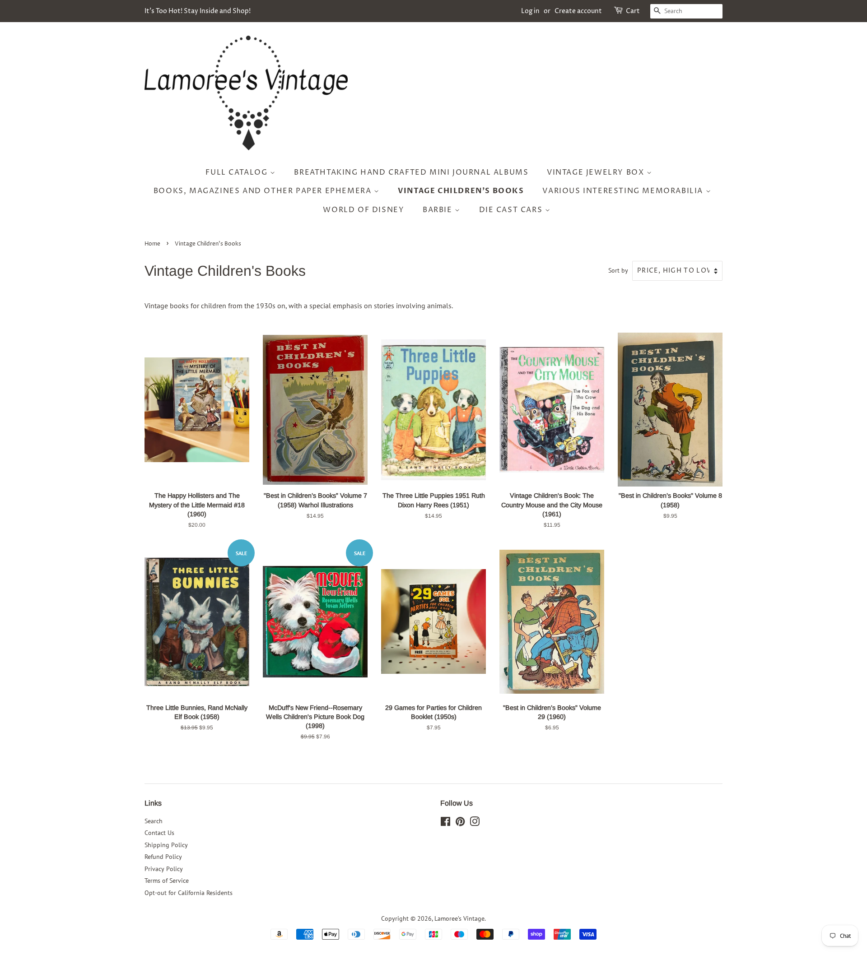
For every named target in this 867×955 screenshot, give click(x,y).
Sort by (618, 270)
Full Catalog (237, 172)
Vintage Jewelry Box (597, 172)
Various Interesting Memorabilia (623, 191)
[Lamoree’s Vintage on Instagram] (475, 823)
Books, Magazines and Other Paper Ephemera (264, 191)
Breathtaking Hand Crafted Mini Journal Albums (411, 172)
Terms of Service (166, 880)
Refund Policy (163, 857)
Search (153, 821)
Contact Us (159, 833)
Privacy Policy (163, 869)
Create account (578, 11)
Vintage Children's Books (461, 191)
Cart (633, 11)
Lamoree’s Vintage (459, 918)
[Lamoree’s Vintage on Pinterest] (460, 823)
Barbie (439, 210)
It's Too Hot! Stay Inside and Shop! (197, 11)
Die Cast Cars (512, 210)
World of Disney (363, 210)
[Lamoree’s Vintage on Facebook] (445, 823)
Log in (530, 11)
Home (152, 244)
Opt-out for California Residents (188, 893)
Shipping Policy (166, 845)
